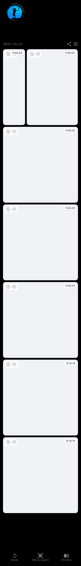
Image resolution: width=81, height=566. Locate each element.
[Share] (69, 44)
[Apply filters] (75, 44)
